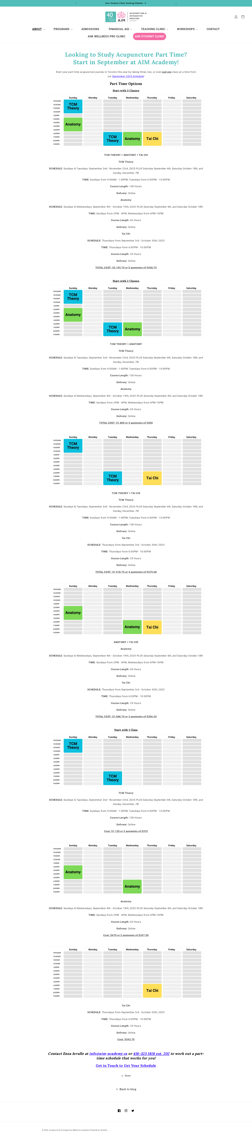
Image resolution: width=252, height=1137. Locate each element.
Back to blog (128, 1089)
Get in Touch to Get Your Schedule (126, 1065)
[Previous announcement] (76, 3)
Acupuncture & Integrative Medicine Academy (69, 1130)
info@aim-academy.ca (108, 1053)
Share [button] (128, 1075)
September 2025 (128, 76)
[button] (38, 29)
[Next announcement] (176, 3)
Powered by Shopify (98, 1130)
